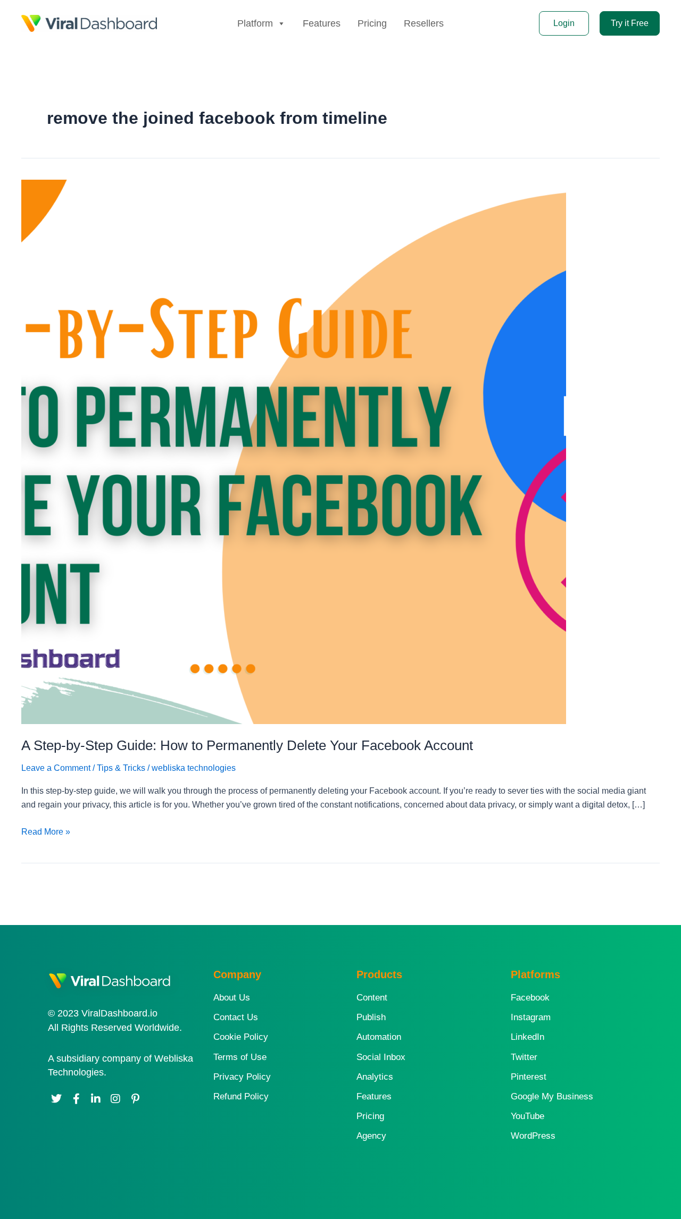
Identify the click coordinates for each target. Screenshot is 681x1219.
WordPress (533, 1136)
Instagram (531, 1017)
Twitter (524, 1057)
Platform (255, 23)
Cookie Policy (240, 1037)
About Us (231, 998)
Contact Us (235, 1017)
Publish (371, 1017)
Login (564, 23)
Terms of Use (240, 1057)
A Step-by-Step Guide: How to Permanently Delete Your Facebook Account (247, 745)
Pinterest (528, 1077)
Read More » (45, 830)
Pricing (372, 23)
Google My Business (552, 1096)
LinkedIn (527, 1037)
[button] (630, 23)
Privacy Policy (242, 1077)
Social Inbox (380, 1057)
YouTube (527, 1116)
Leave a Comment (55, 767)
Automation (378, 1037)
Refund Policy (241, 1096)
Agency (371, 1136)
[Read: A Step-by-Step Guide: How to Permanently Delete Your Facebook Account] (293, 451)
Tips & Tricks (121, 767)
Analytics (374, 1077)
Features (321, 23)
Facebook (530, 998)
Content (371, 998)
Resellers (424, 23)
